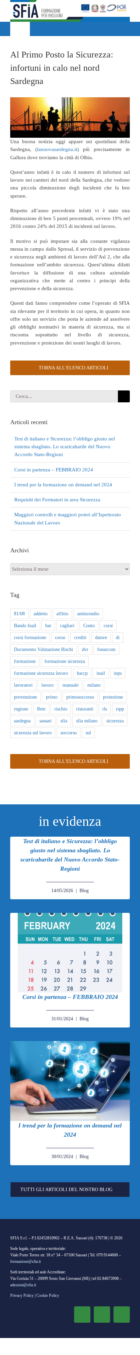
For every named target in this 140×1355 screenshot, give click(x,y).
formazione (25, 661)
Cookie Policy (47, 1295)
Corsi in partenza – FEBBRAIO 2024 (53, 469)
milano (94, 685)
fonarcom (106, 649)
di (118, 637)
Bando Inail (25, 625)
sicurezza (115, 720)
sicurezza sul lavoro (33, 732)
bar (48, 625)
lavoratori (23, 685)
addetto (41, 613)
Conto (89, 625)
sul (88, 732)
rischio (60, 709)
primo (51, 697)
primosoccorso (80, 697)
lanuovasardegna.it (57, 149)
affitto (62, 613)
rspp (120, 709)
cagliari (67, 625)
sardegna (22, 720)
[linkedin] (102, 1314)
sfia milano (87, 720)
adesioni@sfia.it (23, 1285)
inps (118, 673)
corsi (108, 625)
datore (101, 637)
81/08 (19, 613)
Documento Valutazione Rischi (43, 649)
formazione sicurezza (65, 661)
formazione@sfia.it (25, 1261)
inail (101, 673)
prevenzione (25, 697)
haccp (82, 673)
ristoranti (84, 709)
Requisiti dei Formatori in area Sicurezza (57, 499)
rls (104, 709)
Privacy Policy (22, 1295)
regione (21, 709)
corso (60, 637)
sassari (45, 720)
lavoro (47, 685)
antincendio (88, 613)
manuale (70, 685)
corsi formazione (30, 637)
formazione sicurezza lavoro (41, 673)
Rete (41, 709)
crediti (80, 637)
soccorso (68, 732)
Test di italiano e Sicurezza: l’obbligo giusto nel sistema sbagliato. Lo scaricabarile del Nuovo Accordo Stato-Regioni (64, 446)
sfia (63, 720)
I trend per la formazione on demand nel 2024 (63, 484)
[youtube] (121, 1314)
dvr (85, 649)
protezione (113, 697)
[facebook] (82, 1314)
